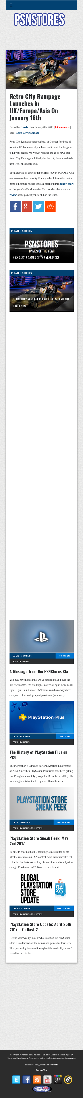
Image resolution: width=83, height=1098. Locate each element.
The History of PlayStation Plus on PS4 (38, 754)
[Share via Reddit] (50, 210)
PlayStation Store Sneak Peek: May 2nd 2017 (39, 840)
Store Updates (36, 828)
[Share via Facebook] (15, 210)
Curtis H (26, 127)
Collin (15, 736)
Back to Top (41, 1070)
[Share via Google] (27, 210)
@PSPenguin (52, 1065)
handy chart (66, 183)
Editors (16, 655)
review (13, 194)
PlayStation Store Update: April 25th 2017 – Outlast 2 (40, 926)
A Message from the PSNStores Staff (40, 671)
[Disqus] (41, 373)
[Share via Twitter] (38, 210)
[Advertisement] (41, 40)
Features (25, 661)
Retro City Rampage (27, 132)
